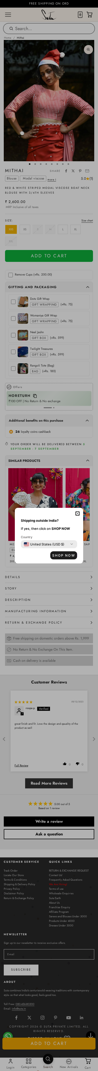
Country (26, 537)
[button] (77, 513)
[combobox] (44, 544)
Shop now (63, 555)
